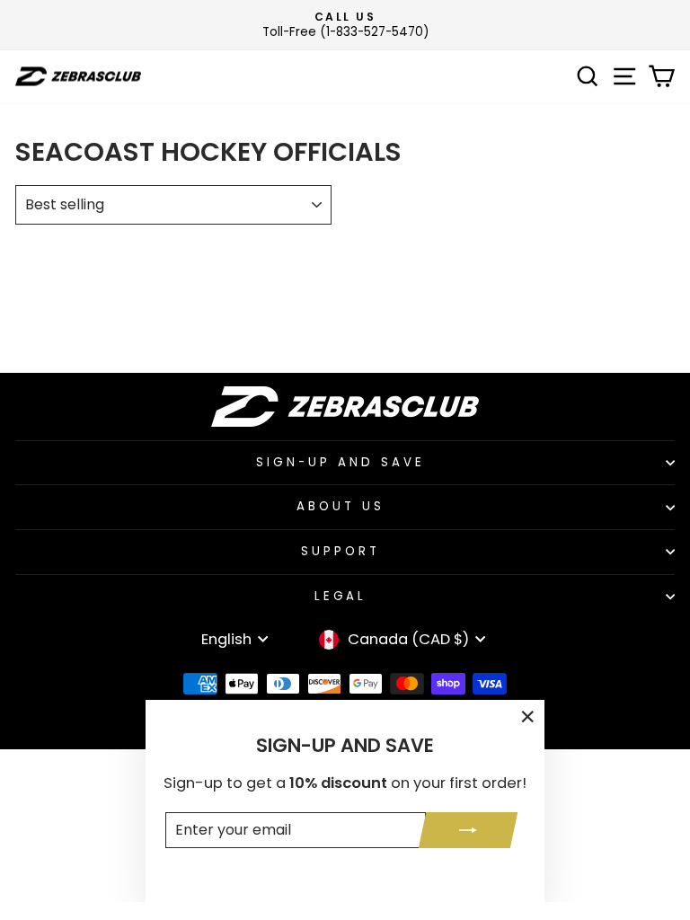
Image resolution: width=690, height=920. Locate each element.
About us (340, 506)
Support (340, 551)
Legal (340, 596)
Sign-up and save (340, 462)
